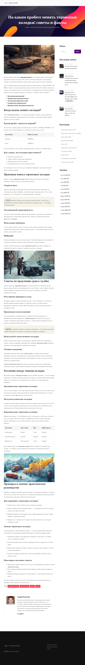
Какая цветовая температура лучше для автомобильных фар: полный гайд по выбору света (71, 80)
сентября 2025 (65, 213)
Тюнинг (64, 144)
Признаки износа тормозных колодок (18, 98)
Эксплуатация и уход (67, 162)
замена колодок (24, 586)
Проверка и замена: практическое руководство (21, 105)
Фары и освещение (67, 140)
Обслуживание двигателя (68, 130)
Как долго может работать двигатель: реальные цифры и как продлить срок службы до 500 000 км (71, 96)
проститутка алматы (52, 645)
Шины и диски (66, 137)
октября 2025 (65, 210)
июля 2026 (65, 178)
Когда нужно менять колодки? (16, 96)
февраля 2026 (65, 196)
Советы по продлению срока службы (18, 101)
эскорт (48, 649)
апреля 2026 (65, 189)
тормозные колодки (25, 77)
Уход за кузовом (66, 151)
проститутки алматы (52, 647)
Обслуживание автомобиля (68, 158)
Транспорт (64, 155)
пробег (32, 586)
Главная (27, 27)
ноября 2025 (65, 206)
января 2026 (65, 199)
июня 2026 (65, 182)
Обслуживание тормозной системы (71, 133)
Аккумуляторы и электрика (69, 148)
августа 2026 (65, 175)
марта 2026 (65, 192)
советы (38, 586)
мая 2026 (64, 185)
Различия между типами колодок (17, 103)
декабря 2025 (65, 203)
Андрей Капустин (23, 597)
